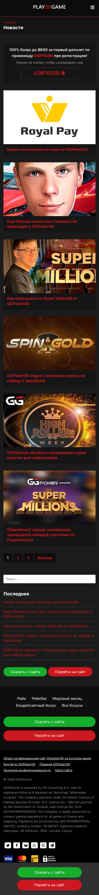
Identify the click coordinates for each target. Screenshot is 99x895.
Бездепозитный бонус (36, 705)
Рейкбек (39, 698)
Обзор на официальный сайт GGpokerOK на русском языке (47, 758)
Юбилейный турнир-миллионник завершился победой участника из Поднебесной (41, 534)
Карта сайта (63, 770)
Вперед (45, 557)
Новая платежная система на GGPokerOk (47, 149)
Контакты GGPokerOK (19, 764)
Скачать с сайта (25, 671)
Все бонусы (72, 705)
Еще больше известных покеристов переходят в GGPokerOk (42, 224)
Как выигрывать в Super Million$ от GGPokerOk (42, 301)
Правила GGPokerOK (55, 764)
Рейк (21, 698)
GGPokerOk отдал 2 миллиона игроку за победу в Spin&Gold (46, 378)
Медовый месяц (67, 698)
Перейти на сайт (70, 671)
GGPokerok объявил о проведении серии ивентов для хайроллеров (46, 455)
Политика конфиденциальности (27, 770)
